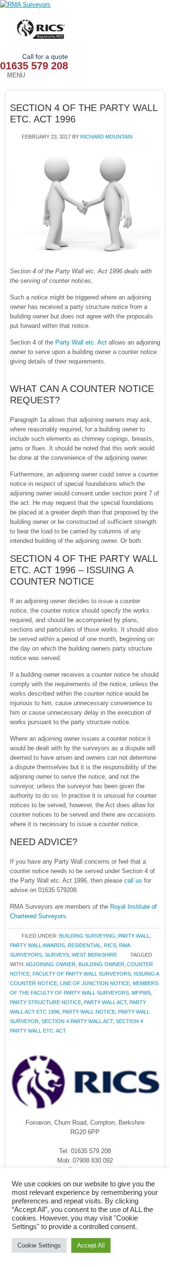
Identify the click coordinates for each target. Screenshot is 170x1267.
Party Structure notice (45, 1002)
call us (134, 880)
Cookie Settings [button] (39, 1245)
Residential (84, 945)
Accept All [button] (91, 1245)
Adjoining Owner (51, 964)
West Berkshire (94, 955)
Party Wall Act (105, 1002)
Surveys (57, 955)
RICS (110, 945)
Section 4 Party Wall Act (77, 1021)
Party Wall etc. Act (82, 342)
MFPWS (141, 993)
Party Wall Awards (37, 945)
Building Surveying (87, 936)
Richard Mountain (106, 137)
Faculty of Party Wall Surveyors (82, 974)
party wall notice (88, 1012)
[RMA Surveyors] (85, 4)
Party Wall (134, 936)
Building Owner (101, 964)
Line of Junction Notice (95, 983)
